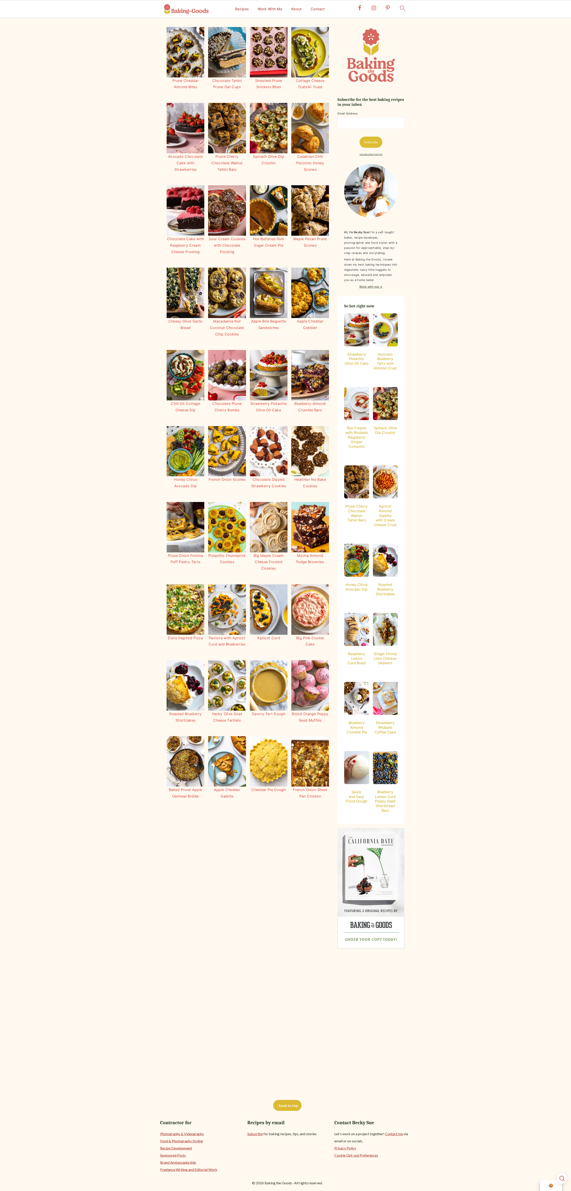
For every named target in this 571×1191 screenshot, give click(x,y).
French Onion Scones (227, 479)
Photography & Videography (182, 1134)
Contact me (394, 1134)
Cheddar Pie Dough (268, 789)
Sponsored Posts (173, 1155)
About (296, 9)
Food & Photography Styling (181, 1141)
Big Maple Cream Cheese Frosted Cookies (269, 562)
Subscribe (255, 1134)
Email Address (347, 113)
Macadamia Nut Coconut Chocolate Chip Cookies (227, 327)
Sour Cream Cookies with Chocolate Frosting (227, 245)
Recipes (242, 9)
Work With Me (270, 9)
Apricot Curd (268, 638)
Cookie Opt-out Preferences (356, 1155)
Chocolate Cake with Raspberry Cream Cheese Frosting (185, 245)
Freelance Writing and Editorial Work (188, 1169)
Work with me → (370, 286)
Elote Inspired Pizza (185, 638)
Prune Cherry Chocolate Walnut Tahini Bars (226, 163)
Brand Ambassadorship (178, 1162)
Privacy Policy (345, 1148)
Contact (318, 9)
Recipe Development (176, 1148)
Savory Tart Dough (268, 714)
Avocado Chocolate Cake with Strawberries (185, 163)
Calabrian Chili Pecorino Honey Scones (310, 163)
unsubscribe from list (371, 154)
